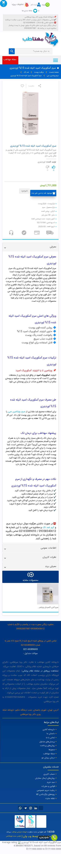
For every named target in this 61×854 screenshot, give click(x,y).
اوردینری (41, 162)
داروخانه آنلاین (49, 729)
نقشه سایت (50, 798)
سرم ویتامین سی (16, 412)
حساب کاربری (49, 774)
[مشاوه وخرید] (54, 838)
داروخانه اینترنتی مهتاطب (19, 832)
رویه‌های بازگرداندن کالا (45, 794)
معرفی (53, 247)
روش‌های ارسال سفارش (45, 778)
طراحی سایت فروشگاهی (13, 836)
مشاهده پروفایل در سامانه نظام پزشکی (40, 671)
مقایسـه (31, 86)
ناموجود (24, 191)
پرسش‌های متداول (47, 741)
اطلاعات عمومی (48, 548)
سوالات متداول (31, 653)
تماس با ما (50, 737)
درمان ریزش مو (48, 757)
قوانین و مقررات (48, 786)
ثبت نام (34, 4)
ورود (43, 4)
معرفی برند (50, 566)
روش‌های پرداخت (47, 745)
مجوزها (52, 749)
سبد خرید (51, 782)
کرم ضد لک (48, 527)
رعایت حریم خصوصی (46, 790)
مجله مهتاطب (9, 59)
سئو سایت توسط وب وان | (36, 836)
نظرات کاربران (49, 557)
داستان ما (51, 733)
